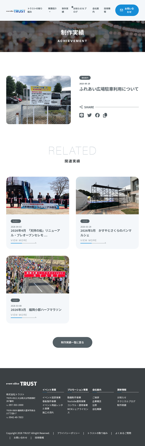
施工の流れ (48, 412)
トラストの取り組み (34, 10)
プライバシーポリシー (66, 433)
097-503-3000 (14, 405)
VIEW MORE (19, 240)
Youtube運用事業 (76, 401)
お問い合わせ (129, 10)
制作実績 (65, 10)
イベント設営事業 (51, 397)
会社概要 (96, 409)
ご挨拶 (95, 397)
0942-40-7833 (14, 417)
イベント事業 (49, 389)
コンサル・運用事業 (77, 405)
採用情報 (107, 10)
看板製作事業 (49, 401)
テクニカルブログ (126, 401)
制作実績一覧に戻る (72, 342)
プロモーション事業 (77, 389)
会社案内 (95, 10)
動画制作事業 (74, 397)
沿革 (94, 405)
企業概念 (96, 401)
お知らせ (121, 397)
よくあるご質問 (121, 433)
